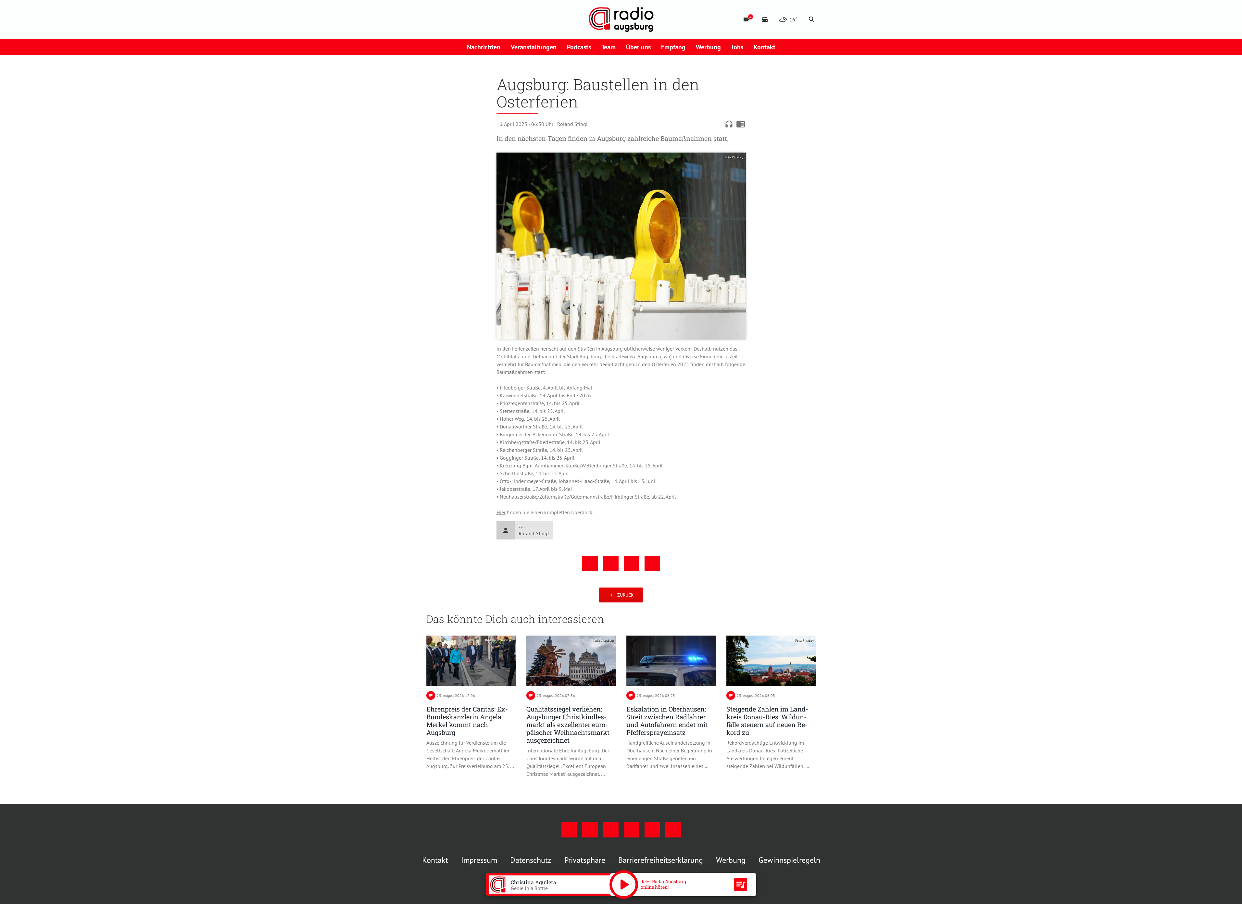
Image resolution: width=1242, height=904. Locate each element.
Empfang (673, 47)
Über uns (638, 47)
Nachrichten (483, 47)
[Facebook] (432, 19)
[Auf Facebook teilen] (590, 563)
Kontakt (764, 47)
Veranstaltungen (534, 47)
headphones (729, 124)
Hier (501, 512)
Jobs (737, 47)
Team (608, 47)
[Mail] (471, 19)
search (812, 19)
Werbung (708, 47)
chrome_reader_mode (740, 124)
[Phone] (484, 19)
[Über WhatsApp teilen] (631, 563)
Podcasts (579, 47)
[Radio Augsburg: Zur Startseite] (621, 19)
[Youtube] (458, 19)
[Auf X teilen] (611, 563)
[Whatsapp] (497, 19)
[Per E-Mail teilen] (652, 563)
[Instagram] (445, 19)
